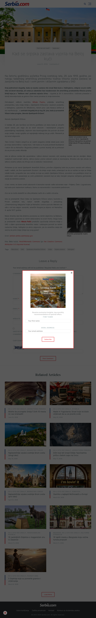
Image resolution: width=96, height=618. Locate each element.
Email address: (48, 328)
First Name (48, 317)
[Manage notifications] (5, 613)
